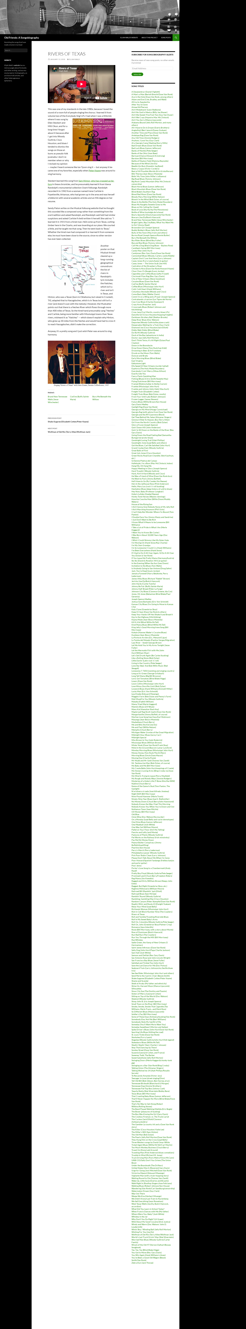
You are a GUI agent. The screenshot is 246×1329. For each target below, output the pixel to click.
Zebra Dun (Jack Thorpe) (142, 1263)
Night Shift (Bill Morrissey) (143, 794)
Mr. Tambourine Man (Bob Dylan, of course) (151, 763)
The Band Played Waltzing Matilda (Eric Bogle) (152, 1109)
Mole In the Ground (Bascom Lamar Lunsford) (152, 747)
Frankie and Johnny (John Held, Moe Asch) (150, 389)
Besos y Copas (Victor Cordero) (145, 168)
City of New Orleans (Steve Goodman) (148, 279)
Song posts (166, 37)
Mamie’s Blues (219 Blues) (143, 706)
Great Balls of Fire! (140, 450)
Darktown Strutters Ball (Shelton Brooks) (150, 317)
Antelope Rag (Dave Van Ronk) (145, 135)
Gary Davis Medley (140, 404)
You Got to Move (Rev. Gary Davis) (147, 1252)
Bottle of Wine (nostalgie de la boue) (147, 212)
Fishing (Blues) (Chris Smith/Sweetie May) (150, 379)
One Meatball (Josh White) (143, 824)
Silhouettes (136, 988)
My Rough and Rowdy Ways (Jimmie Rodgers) (152, 778)
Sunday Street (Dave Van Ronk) (145, 1050)
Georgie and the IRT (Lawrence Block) (148, 414)
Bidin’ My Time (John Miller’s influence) (149, 176)
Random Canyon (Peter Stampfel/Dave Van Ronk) (153, 901)
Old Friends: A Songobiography (21, 37)
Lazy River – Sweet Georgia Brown (147, 642)
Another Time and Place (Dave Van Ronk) (150, 133)
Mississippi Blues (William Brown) (147, 742)
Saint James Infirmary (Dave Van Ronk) (148, 947)
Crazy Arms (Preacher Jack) (144, 304)
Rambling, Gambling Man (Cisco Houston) (150, 899)
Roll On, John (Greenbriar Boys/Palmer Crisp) (152, 924)
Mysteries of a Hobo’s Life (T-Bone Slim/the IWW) (153, 781)
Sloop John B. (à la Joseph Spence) (146, 1001)
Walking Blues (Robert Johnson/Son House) (151, 1186)
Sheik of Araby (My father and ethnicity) (149, 983)
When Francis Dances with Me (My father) (150, 1211)
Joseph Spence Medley (141, 599)
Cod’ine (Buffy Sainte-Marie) (144, 284)
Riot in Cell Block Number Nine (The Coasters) (152, 911)
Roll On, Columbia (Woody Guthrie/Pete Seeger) (153, 922)
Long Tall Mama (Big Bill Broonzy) (146, 676)
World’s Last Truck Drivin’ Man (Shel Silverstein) (153, 1237)
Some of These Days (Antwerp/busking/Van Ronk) (153, 1017)
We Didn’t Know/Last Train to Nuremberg (150, 1198)
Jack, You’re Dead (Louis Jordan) (146, 571)
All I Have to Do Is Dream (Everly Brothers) (150, 127)
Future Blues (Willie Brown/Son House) (149, 402)
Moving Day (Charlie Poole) (144, 758)
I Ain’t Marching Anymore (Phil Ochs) (148, 509)
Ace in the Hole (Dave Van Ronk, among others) (152, 97)
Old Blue (135, 814)
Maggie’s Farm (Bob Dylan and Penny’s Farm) (151, 696)
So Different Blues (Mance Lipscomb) (148, 1011)
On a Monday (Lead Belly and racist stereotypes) (153, 819)
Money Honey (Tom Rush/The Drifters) (149, 753)
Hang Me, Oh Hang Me (141, 466)
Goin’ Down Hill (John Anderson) (146, 427)
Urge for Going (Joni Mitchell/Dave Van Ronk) (152, 1170)
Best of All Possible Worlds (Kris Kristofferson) (152, 171)
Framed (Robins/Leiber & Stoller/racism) (149, 384)
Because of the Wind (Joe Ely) (144, 163)
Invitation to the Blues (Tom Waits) (147, 566)
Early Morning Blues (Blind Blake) (146, 358)
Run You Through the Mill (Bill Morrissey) (150, 937)
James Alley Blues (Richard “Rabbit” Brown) (151, 578)
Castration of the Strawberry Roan (147, 266)
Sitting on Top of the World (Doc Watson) (150, 996)
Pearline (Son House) (141, 847)
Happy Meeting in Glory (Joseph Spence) (149, 468)
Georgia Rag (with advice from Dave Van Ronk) (152, 412)
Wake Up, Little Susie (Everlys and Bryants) (150, 1181)
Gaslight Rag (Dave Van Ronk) (144, 407)
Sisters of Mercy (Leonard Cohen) (146, 993)
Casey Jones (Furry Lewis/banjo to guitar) (150, 261)
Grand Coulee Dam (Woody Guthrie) (148, 448)
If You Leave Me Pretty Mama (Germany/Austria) (153, 558)
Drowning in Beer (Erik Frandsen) (146, 350)
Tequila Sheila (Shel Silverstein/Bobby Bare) (151, 1091)
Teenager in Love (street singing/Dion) (148, 1078)
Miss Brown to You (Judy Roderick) (147, 740)
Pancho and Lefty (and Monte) (145, 832)
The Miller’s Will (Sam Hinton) (145, 1132)
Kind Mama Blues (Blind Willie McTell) (148, 625)
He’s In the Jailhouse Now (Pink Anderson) (150, 484)
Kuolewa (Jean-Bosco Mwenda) (145, 635)
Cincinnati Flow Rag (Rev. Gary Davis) (148, 276)
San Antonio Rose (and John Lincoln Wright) (151, 958)
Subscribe (137, 74)
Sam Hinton (84, 180)
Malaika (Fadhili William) (143, 701)
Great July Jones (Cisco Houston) (146, 453)
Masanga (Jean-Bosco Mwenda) (145, 719)
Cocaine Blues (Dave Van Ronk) (145, 281)
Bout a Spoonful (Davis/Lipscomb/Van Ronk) (151, 215)
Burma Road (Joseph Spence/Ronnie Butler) (151, 235)
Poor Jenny (137, 865)
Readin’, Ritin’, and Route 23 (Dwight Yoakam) (151, 904)
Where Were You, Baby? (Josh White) (148, 1214)
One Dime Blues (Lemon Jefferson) (147, 822)
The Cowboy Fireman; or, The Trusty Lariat (150, 1116)
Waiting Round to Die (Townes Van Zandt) (150, 1178)
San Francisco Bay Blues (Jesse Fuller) (148, 960)
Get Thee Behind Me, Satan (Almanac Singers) (151, 417)
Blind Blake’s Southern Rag (143, 191)
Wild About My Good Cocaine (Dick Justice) (151, 1222)
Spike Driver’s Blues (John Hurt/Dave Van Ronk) (153, 1029)
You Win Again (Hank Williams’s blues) (149, 1255)
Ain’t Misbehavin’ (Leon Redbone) (146, 109)
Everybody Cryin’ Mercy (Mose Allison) (149, 371)
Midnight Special (139, 737)
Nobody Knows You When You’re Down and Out (153, 806)
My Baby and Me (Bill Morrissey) (146, 765)
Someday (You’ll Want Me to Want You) (149, 1024)
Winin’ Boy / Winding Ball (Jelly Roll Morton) (151, 1229)
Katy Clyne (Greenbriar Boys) (144, 609)
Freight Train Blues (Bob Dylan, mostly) (149, 394)
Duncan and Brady (140, 355)
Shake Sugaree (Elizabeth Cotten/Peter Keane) (68, 420)
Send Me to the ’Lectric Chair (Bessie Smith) (151, 976)
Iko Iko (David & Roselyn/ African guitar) (149, 560)
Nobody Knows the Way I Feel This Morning (151, 804)
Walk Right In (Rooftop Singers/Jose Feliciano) (152, 1183)
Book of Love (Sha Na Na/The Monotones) (150, 209)
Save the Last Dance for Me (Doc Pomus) (149, 965)
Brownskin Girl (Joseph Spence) (145, 227)
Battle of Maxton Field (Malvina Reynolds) (150, 161)
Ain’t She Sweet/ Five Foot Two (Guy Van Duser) (152, 115)
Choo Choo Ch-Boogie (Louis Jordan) (148, 271)
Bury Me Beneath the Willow (144, 238)
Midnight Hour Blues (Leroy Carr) (146, 735)
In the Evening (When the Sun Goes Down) (150, 563)
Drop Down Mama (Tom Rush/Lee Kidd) (149, 348)
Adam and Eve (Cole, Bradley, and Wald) (149, 99)
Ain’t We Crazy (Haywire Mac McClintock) (150, 117)
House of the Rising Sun (142, 504)
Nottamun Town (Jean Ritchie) (145, 809)
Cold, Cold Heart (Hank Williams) (146, 289)
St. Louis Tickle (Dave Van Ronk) (145, 1034)
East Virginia (137, 361)
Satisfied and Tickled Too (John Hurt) (148, 963)
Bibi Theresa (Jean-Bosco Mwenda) (147, 174)
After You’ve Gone (140, 104)
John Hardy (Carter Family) (144, 584)
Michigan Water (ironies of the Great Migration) (153, 732)
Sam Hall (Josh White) (141, 952)
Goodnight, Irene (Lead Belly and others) (149, 443)
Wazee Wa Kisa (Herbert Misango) (146, 1196)
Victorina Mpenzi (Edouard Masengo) (148, 1173)
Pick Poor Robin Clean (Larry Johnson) (149, 855)
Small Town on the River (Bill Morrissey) (149, 1004)
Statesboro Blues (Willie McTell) (146, 1042)
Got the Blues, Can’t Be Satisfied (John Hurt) (151, 445)
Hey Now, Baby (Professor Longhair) (148, 491)
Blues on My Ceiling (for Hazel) (145, 207)
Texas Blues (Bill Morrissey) (144, 1093)
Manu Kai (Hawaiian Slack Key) (145, 709)
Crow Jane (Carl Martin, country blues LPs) (150, 312)
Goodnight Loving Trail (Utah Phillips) (148, 440)
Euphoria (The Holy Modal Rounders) (148, 368)
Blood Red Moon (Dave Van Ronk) (146, 194)
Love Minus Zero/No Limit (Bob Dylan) (149, 686)
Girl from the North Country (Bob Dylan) (150, 422)
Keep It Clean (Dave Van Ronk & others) (149, 612)
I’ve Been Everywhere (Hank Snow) (147, 550)
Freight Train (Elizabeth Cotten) (145, 391)
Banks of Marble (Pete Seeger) (145, 150)
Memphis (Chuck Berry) (142, 730)
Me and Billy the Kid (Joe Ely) (144, 724)
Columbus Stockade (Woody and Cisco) (149, 291)
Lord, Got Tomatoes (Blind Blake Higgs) (149, 678)
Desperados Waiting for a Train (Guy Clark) (150, 325)
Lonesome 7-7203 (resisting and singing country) (153, 671)
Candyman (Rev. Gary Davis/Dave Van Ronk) (151, 253)
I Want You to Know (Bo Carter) (145, 532)
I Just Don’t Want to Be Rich (144, 519)
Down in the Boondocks (142, 345)
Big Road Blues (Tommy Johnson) (146, 179)
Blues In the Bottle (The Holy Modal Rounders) (152, 202)
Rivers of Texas (138, 914)
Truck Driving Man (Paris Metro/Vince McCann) (153, 1157)
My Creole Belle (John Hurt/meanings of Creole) (153, 768)
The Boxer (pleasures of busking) (146, 1111)
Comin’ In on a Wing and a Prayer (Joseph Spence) (153, 297)
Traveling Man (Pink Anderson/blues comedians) (153, 1152)
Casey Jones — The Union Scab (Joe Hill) (149, 263)
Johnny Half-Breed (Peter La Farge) (147, 589)
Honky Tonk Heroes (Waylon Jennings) (148, 496)
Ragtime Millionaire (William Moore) (148, 888)
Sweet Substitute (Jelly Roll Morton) (147, 1058)
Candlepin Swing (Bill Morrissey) (146, 248)
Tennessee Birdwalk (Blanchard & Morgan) (150, 1083)
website (17, 65)
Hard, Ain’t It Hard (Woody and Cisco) (148, 473)
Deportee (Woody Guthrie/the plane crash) (150, 322)
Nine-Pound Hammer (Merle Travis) (147, 796)
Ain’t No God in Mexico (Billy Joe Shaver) (149, 112)
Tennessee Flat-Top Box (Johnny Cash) (148, 1088)
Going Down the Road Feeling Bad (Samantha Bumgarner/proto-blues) (151, 436)
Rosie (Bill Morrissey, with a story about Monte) (152, 929)
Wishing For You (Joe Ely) (143, 1232)
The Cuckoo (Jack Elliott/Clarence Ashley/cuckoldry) (146, 1120)
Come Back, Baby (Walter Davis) (146, 294)
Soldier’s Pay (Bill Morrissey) (144, 1014)
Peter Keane (95, 170)
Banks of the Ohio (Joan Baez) (144, 153)
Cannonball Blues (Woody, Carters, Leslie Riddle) (153, 256)
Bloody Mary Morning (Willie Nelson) (148, 197)
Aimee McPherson (140, 107)
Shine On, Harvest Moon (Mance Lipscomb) (151, 986)
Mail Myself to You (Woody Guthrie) (147, 699)
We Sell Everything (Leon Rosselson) (147, 1201)
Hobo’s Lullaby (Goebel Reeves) (145, 494)
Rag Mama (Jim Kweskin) (142, 878)
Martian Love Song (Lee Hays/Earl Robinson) (151, 717)
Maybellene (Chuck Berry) (143, 722)
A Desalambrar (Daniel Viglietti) (146, 92)
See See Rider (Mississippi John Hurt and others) (153, 973)
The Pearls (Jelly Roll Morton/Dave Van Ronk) (152, 1137)
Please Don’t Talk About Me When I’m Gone (151, 858)
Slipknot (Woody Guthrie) (143, 999)
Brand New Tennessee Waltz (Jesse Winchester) (57, 399)
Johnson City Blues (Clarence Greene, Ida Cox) (152, 591)
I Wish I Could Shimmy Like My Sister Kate (150, 540)
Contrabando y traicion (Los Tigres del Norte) (151, 299)
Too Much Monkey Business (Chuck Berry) (150, 1147)
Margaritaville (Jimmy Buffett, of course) (149, 714)
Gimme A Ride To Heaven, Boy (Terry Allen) (151, 420)
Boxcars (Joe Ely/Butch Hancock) (146, 217)
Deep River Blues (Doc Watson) (145, 320)
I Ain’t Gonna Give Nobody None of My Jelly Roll (153, 507)
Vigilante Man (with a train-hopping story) (150, 1175)
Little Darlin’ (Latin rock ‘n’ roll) (145, 660)
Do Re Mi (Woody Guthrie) (143, 332)
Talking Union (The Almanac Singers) (147, 1068)
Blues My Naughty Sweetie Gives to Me (149, 204)
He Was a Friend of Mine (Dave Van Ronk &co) (152, 476)
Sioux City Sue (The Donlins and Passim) (149, 991)
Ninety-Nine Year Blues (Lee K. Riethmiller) (150, 799)
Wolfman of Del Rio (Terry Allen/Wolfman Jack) (69, 430)
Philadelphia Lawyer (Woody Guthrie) (148, 853)
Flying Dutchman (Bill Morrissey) (146, 381)
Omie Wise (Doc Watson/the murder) (148, 817)
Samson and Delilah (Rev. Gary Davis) (148, 955)
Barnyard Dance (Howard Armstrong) (148, 156)
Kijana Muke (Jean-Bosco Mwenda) (147, 619)
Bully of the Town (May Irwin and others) (149, 232)
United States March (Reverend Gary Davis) (151, 1168)
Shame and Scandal (140, 981)
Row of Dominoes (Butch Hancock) (147, 932)
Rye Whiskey (137, 940)
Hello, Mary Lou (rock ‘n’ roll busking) (148, 486)
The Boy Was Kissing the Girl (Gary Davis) (150, 1114)
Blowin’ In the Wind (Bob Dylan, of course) (150, 199)
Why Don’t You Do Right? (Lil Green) (147, 1219)
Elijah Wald (74, 59)
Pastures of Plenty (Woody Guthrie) (147, 835)
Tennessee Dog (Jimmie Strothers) (146, 1086)
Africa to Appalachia (141, 102)
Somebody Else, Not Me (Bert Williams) (149, 1019)
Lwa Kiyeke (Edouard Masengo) (145, 694)
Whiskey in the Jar (140, 1216)
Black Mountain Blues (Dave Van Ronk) (149, 189)
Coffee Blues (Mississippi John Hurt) (148, 286)
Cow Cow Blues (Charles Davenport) (148, 302)
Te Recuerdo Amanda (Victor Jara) (147, 1075)
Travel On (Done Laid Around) (145, 1150)
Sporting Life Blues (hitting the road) (147, 1032)
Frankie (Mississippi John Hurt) (145, 386)
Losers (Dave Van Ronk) (142, 681)
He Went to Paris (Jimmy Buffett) (146, 478)
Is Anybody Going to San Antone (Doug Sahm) (152, 568)
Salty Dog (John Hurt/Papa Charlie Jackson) (151, 950)
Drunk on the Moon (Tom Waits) (146, 353)
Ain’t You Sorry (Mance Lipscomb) (146, 120)
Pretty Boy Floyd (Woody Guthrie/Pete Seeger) (152, 873)
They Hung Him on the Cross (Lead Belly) (149, 1140)
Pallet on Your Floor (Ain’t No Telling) (148, 829)
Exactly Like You (139, 373)
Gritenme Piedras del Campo (144, 461)
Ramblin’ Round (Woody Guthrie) (146, 896)
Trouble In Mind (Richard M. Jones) (147, 1155)
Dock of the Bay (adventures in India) (148, 335)
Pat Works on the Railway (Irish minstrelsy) (150, 837)
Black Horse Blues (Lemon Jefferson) (148, 186)
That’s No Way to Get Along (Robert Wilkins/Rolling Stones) (147, 1105)
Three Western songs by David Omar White (151, 1142)
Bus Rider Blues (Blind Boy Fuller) (146, 240)
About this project (149, 37)
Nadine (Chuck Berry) (141, 783)
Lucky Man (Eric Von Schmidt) (145, 691)
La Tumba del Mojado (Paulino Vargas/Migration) (153, 640)
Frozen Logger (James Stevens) (145, 399)
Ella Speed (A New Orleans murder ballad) (150, 366)
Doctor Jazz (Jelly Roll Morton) (145, 338)
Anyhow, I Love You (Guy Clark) (145, 140)
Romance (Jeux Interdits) (142, 927)
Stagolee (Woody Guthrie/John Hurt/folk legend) (153, 1040)
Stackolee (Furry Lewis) (142, 1037)
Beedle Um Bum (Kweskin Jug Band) (147, 166)
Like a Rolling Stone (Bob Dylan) (145, 658)
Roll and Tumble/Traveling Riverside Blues (150, 917)
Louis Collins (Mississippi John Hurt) (148, 683)
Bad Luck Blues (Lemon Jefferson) (146, 148)
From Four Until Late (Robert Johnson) (149, 396)
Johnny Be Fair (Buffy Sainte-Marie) (147, 586)
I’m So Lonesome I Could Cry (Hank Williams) (151, 548)
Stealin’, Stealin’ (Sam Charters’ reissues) (149, 1045)
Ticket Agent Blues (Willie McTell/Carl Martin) (152, 1145)
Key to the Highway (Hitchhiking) (146, 617)
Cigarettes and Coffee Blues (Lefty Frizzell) (150, 273)
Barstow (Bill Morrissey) (142, 158)
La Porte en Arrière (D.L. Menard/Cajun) (149, 637)
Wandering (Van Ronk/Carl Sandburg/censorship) (153, 1188)
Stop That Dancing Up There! (144, 1047)
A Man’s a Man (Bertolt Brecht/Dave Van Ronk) (152, 94)
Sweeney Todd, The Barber (143, 1055)
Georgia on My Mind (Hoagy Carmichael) (150, 409)
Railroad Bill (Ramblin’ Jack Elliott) (147, 891)
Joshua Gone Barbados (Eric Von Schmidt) (150, 601)
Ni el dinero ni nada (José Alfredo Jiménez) (150, 791)
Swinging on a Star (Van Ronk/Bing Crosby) (150, 1065)
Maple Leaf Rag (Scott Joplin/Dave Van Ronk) (151, 712)
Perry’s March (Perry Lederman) (146, 850)
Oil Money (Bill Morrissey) (143, 812)
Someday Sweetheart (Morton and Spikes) (150, 1027)
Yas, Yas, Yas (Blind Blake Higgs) (145, 1250)
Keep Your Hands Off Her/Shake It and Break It (152, 614)
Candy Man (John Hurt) (142, 250)
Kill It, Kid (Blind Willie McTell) (145, 622)
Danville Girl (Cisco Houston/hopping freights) (152, 314)
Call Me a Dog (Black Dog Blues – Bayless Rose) (152, 245)
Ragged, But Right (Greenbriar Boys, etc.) (149, 886)
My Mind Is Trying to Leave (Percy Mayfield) (151, 776)
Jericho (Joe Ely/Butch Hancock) (146, 581)
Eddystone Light (139, 363)
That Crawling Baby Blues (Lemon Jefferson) (151, 1096)
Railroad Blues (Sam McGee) (144, 894)
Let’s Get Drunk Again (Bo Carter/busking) (150, 655)
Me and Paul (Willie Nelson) (144, 727)
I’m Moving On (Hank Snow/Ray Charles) (149, 543)
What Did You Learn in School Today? (148, 1209)
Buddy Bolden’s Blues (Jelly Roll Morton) (149, 230)
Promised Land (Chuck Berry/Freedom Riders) (152, 876)
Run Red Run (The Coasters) (144, 935)
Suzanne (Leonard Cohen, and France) (148, 1052)
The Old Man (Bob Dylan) (143, 1134)
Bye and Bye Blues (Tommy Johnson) (147, 243)
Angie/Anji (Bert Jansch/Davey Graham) (149, 130)
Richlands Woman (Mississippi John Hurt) (150, 909)
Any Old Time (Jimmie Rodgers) (145, 138)
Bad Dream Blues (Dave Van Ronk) (147, 145)
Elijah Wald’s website (129, 37)
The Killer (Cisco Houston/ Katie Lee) (148, 1129)
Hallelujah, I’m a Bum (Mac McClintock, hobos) (152, 463)
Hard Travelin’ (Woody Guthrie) (145, 471)
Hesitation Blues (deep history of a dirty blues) (152, 489)
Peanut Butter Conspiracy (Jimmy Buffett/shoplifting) (146, 843)
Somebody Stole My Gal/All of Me (146, 1022)
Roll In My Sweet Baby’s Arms (145, 919)
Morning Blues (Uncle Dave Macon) (147, 755)
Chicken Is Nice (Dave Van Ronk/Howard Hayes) (153, 268)
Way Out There (138, 1193)
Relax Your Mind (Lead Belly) (144, 906)
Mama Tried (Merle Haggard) (144, 704)
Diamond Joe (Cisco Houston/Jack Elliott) (150, 327)
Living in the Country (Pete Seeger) (147, 663)
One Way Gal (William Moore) (145, 827)
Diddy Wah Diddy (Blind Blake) (145, 330)
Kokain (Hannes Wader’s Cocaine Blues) (149, 632)
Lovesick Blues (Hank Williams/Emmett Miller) (152, 689)
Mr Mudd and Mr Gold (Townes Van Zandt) (150, 760)
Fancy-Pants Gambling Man (144, 376)
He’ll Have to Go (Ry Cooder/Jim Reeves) (149, 481)
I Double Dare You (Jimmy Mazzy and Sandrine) (152, 517)
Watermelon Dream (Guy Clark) (145, 1191)
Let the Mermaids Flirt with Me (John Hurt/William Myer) (148, 651)
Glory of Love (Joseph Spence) (145, 425)
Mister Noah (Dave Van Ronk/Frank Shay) (150, 745)
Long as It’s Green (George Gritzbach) (148, 673)
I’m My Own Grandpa (141, 545)
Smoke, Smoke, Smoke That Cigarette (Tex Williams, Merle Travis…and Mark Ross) (150, 1007)
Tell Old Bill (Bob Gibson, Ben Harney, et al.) (151, 1081)
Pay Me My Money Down (143, 840)
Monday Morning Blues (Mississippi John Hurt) (152, 750)
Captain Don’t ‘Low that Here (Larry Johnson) (151, 258)
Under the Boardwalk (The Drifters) (147, 1165)
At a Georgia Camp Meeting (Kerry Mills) (149, 143)
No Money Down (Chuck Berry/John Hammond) (153, 801)
